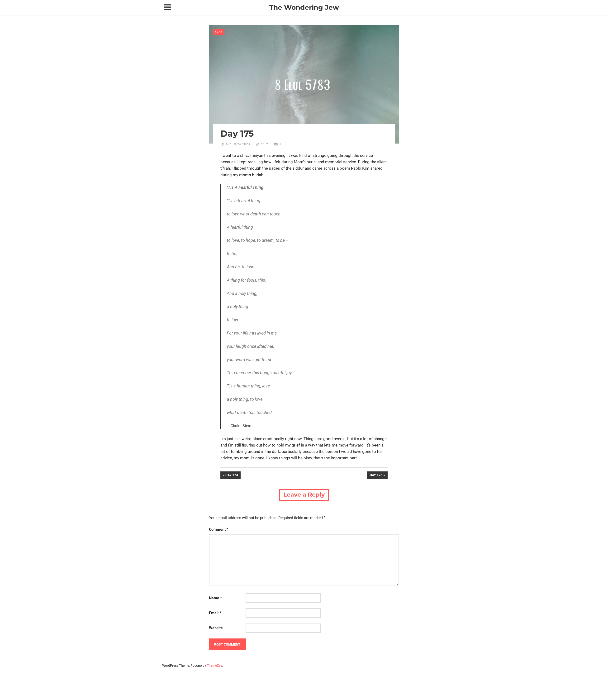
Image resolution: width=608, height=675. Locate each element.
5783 (218, 32)
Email (215, 613)
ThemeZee (214, 665)
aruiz (264, 144)
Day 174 (233, 476)
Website (216, 628)
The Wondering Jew (304, 7)
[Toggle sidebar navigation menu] (167, 7)
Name (215, 598)
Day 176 (376, 476)
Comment (218, 529)
